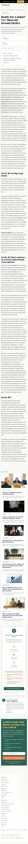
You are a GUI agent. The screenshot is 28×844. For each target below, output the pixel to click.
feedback (19, 217)
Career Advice (11, 10)
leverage (14, 458)
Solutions (4, 800)
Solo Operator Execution (6, 811)
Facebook (3, 829)
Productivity (6, 537)
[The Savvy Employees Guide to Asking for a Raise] (14, 481)
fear (2, 338)
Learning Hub (3, 795)
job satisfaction (13, 80)
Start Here (4, 777)
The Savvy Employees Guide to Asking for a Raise (12, 493)
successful (8, 250)
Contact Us (3, 816)
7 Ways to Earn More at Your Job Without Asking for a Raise (12, 517)
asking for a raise (16, 90)
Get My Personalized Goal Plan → (14, 688)
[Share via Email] (12, 48)
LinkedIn (24, 829)
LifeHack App (4, 790)
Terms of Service (4, 837)
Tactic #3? (6, 62)
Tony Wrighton (5, 38)
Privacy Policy (12, 837)
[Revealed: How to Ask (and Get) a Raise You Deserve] (14, 530)
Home (2, 10)
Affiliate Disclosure (19, 837)
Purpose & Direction (5, 805)
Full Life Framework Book (6, 792)
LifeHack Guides (4, 779)
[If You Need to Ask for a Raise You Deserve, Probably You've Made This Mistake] (14, 554)
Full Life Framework (5, 782)
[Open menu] (25, 5)
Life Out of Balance (5, 807)
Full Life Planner (4, 794)
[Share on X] (9, 48)
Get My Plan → (20, 1)
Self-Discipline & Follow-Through (7, 803)
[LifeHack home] (5, 5)
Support (2, 826)
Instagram (8, 829)
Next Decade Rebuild (5, 809)
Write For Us (3, 822)
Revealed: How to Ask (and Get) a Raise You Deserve (13, 541)
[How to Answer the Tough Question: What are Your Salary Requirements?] (14, 603)
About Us (3, 815)
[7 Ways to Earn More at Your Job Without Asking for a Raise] (14, 506)
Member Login (4, 824)
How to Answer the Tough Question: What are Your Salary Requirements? (12, 615)
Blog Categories (4, 820)
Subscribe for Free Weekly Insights (14, 758)
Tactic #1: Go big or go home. (10, 55)
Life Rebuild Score (4, 780)
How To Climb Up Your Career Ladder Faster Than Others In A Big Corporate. (12, 589)
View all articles (9, 712)
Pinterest (13, 829)
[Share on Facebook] (2, 48)
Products (3, 788)
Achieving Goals (4, 786)
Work (6, 10)
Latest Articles (4, 818)
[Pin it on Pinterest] (5, 48)
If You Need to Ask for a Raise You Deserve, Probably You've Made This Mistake (13, 565)
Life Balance (3, 784)
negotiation (14, 265)
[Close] (26, 1)
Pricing (2, 797)
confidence (4, 153)
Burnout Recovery (4, 801)
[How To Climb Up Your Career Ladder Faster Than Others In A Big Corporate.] (14, 578)
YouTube (19, 829)
